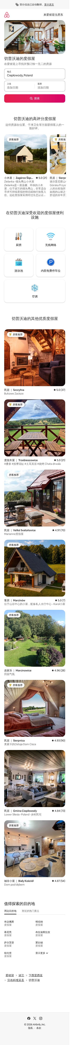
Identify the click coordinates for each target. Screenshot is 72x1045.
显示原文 (49, 4)
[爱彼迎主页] (6, 14)
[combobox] (34, 75)
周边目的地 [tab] (10, 910)
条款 (38, 1028)
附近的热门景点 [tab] (30, 910)
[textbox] (19, 88)
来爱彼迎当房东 (53, 15)
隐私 (30, 1028)
